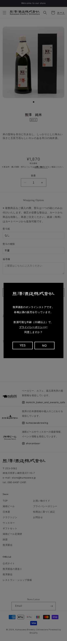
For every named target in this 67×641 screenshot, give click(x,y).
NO (44, 345)
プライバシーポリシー (32, 327)
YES (23, 345)
